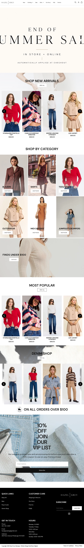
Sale (36, 2)
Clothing (30, 2)
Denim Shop (5, 508)
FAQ (54, 2)
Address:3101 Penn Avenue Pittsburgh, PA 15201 (13, 535)
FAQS (30, 508)
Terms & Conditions (68, 545)
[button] (80, 111)
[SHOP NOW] (42, 257)
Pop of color (5, 505)
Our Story (48, 2)
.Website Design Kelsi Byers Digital (29, 546)
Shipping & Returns (34, 497)
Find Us (59, 2)
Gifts (41, 2)
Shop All (4, 497)
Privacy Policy (78, 545)
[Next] (81, 40)
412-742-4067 (6, 526)
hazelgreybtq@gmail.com (9, 531)
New (24, 2)
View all (42, 85)
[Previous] (3, 40)
